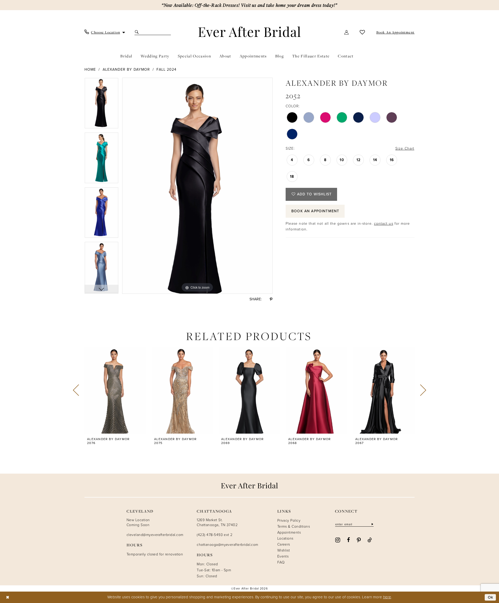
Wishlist (283, 550)
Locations (285, 538)
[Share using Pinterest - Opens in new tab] (271, 299)
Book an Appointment (315, 211)
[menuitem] (104, 32)
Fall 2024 (166, 69)
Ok (491, 597)
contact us (383, 223)
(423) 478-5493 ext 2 (214, 535)
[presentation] (115, 390)
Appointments (289, 532)
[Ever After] (250, 31)
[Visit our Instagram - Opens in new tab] (337, 539)
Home (90, 69)
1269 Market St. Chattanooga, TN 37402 (217, 522)
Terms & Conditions (293, 526)
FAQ (281, 562)
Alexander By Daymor (126, 69)
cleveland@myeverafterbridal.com (155, 535)
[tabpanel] (101, 105)
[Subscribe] (372, 524)
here (387, 597)
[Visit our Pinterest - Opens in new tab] (359, 539)
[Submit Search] (137, 32)
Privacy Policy (289, 520)
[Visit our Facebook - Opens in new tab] (348, 539)
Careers (283, 544)
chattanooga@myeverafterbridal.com (227, 544)
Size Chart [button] (404, 148)
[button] (346, 32)
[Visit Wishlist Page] (362, 32)
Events (283, 556)
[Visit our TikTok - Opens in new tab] (369, 539)
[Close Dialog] (7, 597)
